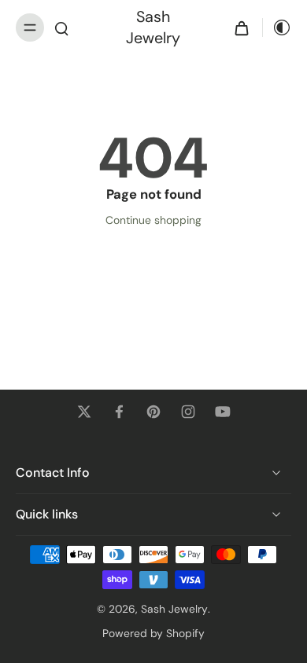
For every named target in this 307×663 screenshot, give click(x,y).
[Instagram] (188, 411)
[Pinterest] (153, 411)
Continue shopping (153, 220)
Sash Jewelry (174, 609)
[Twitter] (84, 411)
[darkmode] (277, 27)
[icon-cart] (241, 27)
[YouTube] (222, 411)
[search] (61, 27)
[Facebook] (119, 411)
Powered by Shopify (153, 633)
